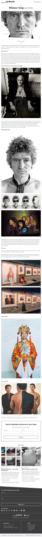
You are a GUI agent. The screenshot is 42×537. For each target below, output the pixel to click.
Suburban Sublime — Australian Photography (9, 469)
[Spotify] (21, 510)
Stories (21, 5)
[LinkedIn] (24, 510)
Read (2, 467)
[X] (9, 510)
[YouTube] (14, 510)
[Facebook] (1, 510)
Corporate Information (17, 535)
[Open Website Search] (34, 2)
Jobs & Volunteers (3, 535)
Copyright (11, 535)
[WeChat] (16, 510)
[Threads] (6, 510)
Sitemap (22, 535)
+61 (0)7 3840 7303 (31, 528)
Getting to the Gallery (32, 527)
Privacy (8, 535)
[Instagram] (4, 510)
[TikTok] (11, 510)
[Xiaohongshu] (19, 510)
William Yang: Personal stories (30, 469)
